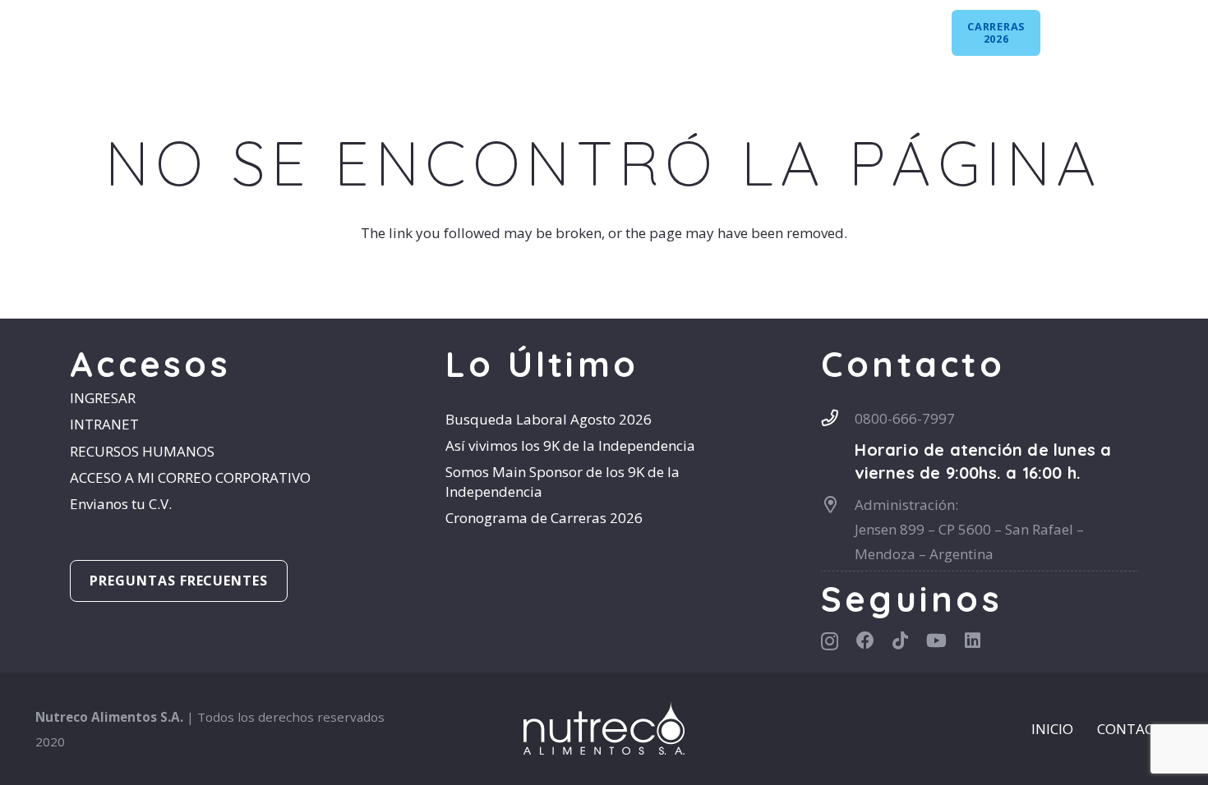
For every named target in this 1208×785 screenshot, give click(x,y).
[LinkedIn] (1178, 27)
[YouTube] (1151, 27)
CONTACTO (1135, 728)
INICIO (1052, 728)
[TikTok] (1123, 27)
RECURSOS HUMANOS (142, 451)
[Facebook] (1097, 27)
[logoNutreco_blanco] (83, 32)
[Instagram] (1069, 28)
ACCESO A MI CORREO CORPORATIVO (190, 477)
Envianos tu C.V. (121, 503)
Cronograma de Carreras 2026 (544, 517)
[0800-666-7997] (838, 418)
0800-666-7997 (905, 418)
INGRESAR (103, 397)
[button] (368, 33)
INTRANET (104, 424)
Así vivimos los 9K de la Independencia (570, 445)
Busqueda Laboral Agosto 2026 (548, 419)
